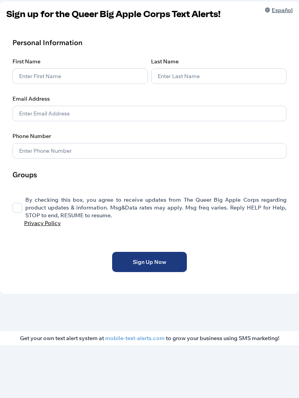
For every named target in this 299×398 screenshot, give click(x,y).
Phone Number (31, 136)
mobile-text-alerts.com (135, 338)
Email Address (31, 98)
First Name (26, 61)
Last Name (165, 61)
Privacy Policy (42, 223)
